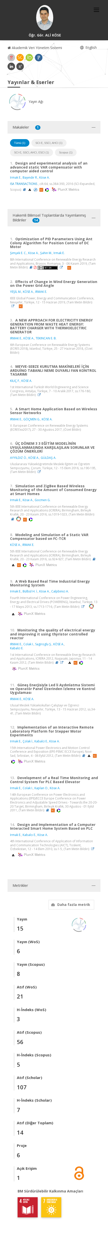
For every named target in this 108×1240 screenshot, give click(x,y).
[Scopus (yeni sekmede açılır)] (20, 57)
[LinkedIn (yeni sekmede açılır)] (11, 66)
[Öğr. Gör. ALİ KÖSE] (45, 17)
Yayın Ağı (35, 101)
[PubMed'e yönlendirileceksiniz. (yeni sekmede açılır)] (36, 189)
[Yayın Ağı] (79, 924)
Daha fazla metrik (73, 904)
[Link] (62, 267)
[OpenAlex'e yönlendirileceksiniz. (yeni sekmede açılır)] (30, 189)
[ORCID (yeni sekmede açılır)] (29, 57)
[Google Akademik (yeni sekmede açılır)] (11, 57)
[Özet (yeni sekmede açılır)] (24, 189)
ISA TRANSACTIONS (23, 184)
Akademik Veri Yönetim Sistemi (36, 47)
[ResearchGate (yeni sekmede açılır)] (20, 66)
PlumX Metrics (68, 189)
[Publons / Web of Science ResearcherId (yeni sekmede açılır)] (38, 57)
